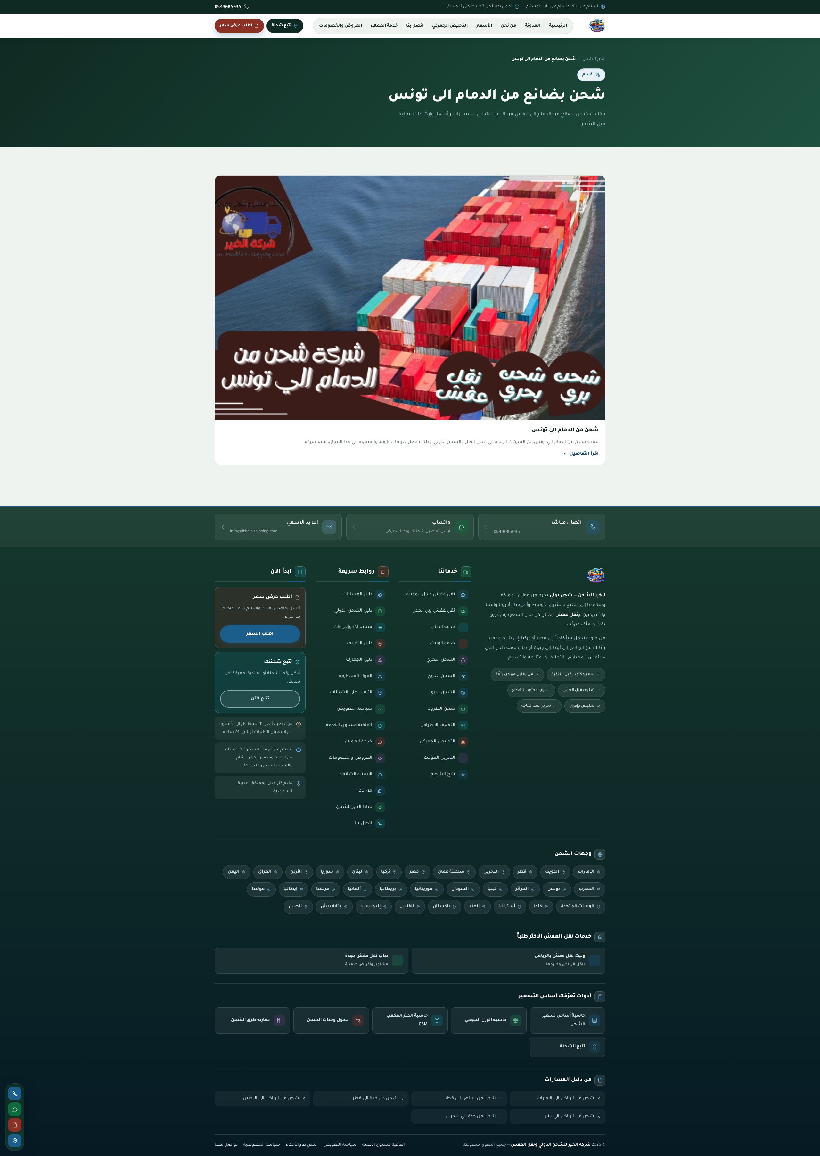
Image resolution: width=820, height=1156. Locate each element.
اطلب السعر (260, 634)
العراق (264, 872)
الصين (295, 906)
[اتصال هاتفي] (14, 1093)
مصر (414, 872)
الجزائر (522, 889)
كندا (538, 906)
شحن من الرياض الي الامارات (565, 1098)
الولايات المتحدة (577, 906)
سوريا (327, 872)
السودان (460, 889)
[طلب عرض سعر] (14, 1125)
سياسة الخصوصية (261, 1145)
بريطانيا (388, 889)
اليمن (233, 872)
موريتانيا (423, 889)
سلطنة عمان (451, 872)
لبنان (357, 872)
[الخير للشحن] (597, 26)
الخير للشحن (593, 59)
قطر (522, 872)
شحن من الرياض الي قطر (470, 1098)
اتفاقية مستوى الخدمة (383, 1145)
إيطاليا (290, 889)
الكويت (552, 872)
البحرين (491, 872)
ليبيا (492, 889)
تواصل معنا (226, 1145)
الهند (474, 906)
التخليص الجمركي (450, 26)
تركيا (385, 872)
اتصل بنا (414, 26)
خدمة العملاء (384, 26)
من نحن (508, 26)
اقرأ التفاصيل (584, 454)
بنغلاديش (331, 906)
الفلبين (406, 906)
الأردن (296, 872)
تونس (553, 889)
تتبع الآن (260, 698)
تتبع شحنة (281, 25)
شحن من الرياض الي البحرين (271, 1098)
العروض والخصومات (340, 26)
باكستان (441, 906)
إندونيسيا (370, 906)
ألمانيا (354, 889)
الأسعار (484, 26)
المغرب (586, 889)
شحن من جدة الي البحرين (471, 1116)
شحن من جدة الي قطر (375, 1098)
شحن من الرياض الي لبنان (568, 1116)
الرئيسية (558, 26)
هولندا (258, 889)
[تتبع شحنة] (14, 1140)
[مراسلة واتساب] (14, 1109)
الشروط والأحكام (302, 1145)
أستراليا (506, 906)
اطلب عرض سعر (236, 25)
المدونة (532, 26)
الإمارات (586, 872)
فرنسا (322, 889)
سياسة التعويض (340, 1145)
